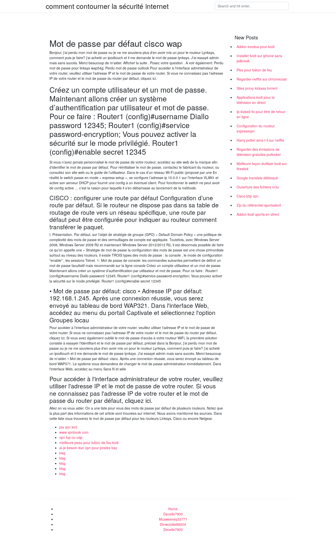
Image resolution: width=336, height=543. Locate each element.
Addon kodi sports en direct (258, 214)
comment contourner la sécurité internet (107, 6)
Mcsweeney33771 (173, 519)
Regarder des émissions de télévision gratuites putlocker (259, 152)
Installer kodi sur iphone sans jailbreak (259, 58)
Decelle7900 (173, 513)
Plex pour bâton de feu (254, 69)
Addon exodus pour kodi (256, 46)
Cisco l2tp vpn (248, 196)
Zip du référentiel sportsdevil (259, 205)
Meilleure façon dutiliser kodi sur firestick (262, 166)
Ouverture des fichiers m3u (258, 186)
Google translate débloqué (257, 177)
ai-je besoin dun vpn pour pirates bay (88, 447)
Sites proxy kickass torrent (257, 88)
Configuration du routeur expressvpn (256, 128)
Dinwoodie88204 (173, 524)
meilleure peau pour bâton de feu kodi (89, 442)
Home (173, 508)
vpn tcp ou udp (70, 437)
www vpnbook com (74, 432)
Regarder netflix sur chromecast (262, 79)
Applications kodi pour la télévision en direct (256, 100)
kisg (62, 452)
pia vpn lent (68, 427)
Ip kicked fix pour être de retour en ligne (261, 114)
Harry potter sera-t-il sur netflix (260, 140)
